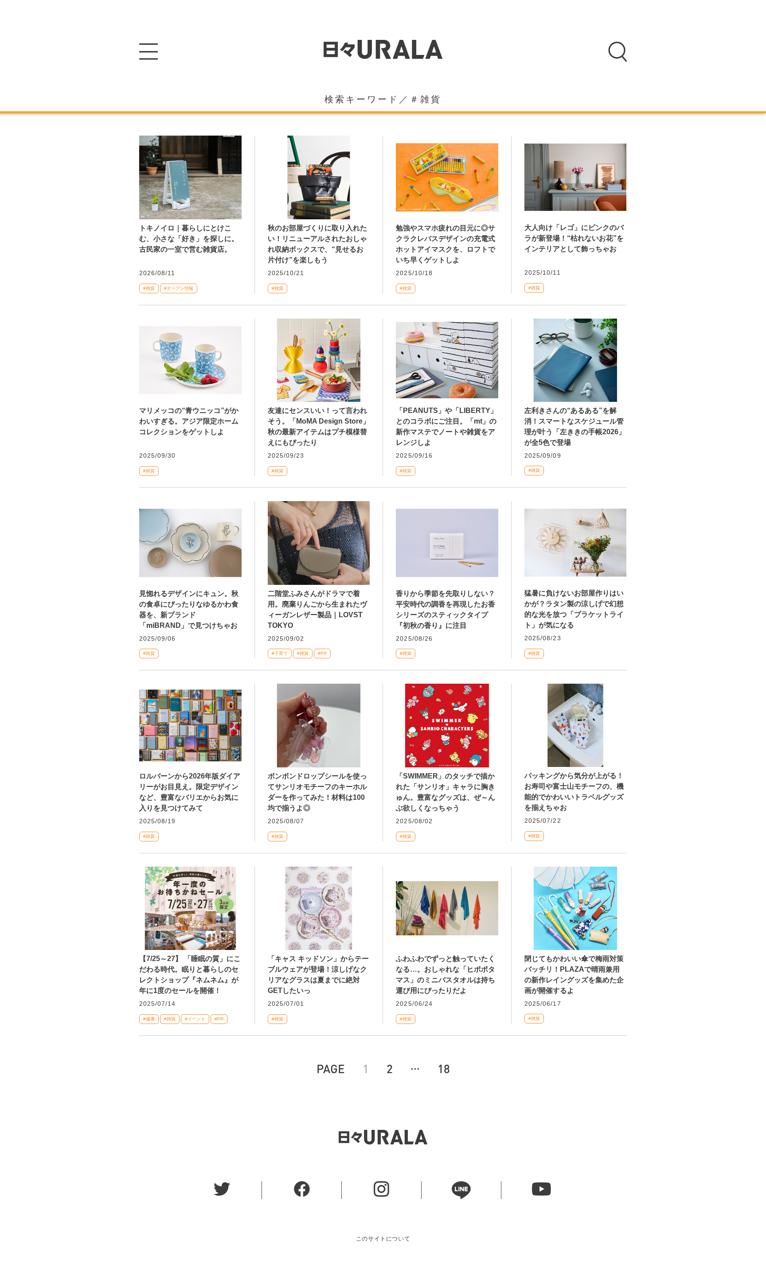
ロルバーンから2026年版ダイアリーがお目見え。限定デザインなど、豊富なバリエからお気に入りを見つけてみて (189, 792)
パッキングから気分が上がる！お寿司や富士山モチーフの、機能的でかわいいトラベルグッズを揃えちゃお (574, 791)
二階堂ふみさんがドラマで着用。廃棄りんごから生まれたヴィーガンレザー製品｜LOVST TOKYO (317, 609)
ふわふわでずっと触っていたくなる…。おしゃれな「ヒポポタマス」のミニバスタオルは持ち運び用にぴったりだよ (445, 974)
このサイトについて (383, 1238)
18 (444, 1068)
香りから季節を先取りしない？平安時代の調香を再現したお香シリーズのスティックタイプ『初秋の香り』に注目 (445, 609)
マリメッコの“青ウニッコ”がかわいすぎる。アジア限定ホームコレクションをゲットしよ (188, 421)
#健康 (149, 1018)
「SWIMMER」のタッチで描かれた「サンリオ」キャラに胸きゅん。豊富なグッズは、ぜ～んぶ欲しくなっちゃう (445, 792)
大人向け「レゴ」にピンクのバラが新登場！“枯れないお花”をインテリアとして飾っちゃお (574, 238)
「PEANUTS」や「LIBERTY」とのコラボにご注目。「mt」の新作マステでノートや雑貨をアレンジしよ (446, 426)
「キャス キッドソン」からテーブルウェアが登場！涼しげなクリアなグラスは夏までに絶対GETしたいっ (318, 974)
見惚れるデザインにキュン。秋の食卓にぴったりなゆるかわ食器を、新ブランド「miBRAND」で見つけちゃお (188, 609)
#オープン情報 (178, 288)
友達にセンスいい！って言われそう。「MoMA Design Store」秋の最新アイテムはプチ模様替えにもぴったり (319, 426)
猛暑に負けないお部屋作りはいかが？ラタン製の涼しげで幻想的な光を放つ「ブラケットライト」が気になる (574, 609)
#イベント (195, 1018)
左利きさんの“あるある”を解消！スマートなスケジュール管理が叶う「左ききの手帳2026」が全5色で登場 (574, 426)
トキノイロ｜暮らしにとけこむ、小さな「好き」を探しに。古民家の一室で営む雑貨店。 (188, 238)
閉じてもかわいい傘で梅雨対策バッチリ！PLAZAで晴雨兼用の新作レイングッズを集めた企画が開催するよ (574, 974)
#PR (322, 653)
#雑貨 (149, 288)
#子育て (280, 653)
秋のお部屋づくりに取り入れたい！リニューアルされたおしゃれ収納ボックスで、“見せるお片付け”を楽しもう (317, 244)
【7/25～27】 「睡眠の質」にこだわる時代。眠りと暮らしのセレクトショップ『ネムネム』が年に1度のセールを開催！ (190, 974)
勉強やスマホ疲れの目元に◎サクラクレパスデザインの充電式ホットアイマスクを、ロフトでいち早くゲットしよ (445, 244)
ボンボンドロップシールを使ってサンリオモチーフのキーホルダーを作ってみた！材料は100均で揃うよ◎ (317, 792)
